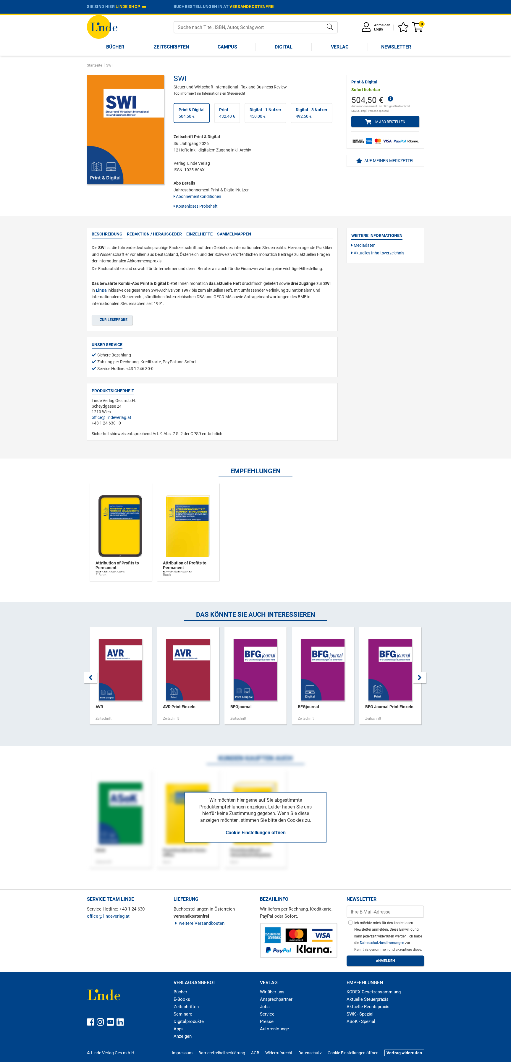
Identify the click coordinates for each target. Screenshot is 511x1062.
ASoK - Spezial (361, 1021)
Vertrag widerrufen (404, 1052)
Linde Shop (129, 6)
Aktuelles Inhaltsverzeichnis (378, 253)
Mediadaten (364, 245)
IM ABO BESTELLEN (389, 122)
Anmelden (382, 25)
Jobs (265, 1006)
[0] (418, 29)
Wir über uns (272, 992)
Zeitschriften (171, 47)
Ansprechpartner (276, 999)
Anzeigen (183, 1036)
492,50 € (311, 113)
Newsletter (396, 47)
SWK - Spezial (360, 1014)
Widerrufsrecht (278, 1052)
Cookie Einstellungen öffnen (256, 832)
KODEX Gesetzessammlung (374, 992)
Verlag (340, 47)
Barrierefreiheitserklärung (221, 1052)
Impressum (182, 1052)
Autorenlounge (274, 1029)
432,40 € (227, 113)
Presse (267, 1021)
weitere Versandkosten (201, 923)
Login (378, 29)
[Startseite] (102, 26)
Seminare (183, 1014)
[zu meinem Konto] (367, 29)
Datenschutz (310, 1052)
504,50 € (192, 113)
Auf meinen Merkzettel (389, 160)
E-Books (182, 999)
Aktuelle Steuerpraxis (368, 999)
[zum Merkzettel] (404, 29)
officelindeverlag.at (111, 417)
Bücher (115, 47)
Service (267, 1014)
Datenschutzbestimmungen (382, 943)
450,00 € (265, 113)
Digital (283, 47)
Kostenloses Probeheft (196, 206)
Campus (227, 47)
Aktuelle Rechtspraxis (368, 1006)
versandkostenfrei (251, 6)
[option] (120, 535)
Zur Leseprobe (112, 320)
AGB (255, 1052)
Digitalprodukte (189, 1021)
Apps (179, 1029)
